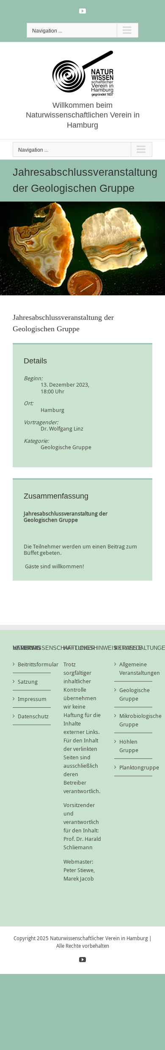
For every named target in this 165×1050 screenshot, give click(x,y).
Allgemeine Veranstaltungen (133, 668)
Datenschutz (32, 716)
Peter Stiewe (78, 870)
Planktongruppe (133, 767)
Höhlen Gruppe (128, 746)
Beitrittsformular (32, 664)
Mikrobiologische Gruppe (133, 720)
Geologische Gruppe (66, 447)
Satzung (28, 681)
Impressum (32, 699)
